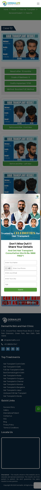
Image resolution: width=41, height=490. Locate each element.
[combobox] (8, 268)
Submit (20, 290)
